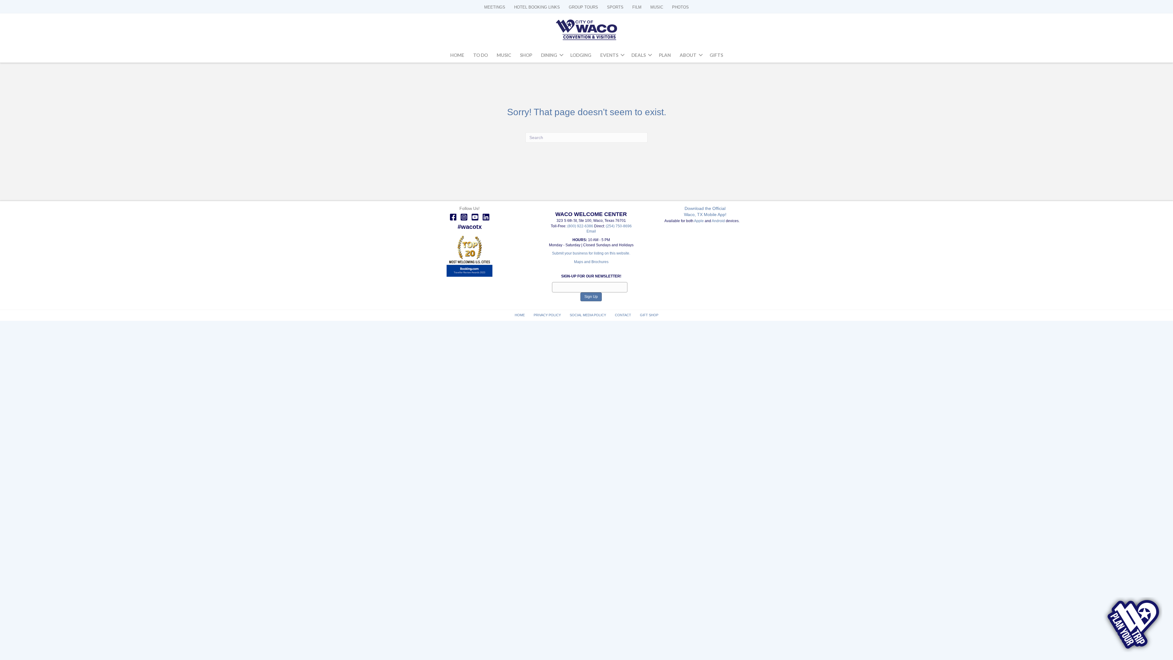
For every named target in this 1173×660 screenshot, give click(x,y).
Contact (623, 315)
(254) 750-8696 (619, 226)
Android (718, 221)
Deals (638, 55)
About (688, 55)
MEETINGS (494, 7)
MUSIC (656, 7)
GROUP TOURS (583, 7)
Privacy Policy (547, 315)
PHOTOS (680, 7)
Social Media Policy (588, 315)
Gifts (716, 55)
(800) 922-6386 (580, 226)
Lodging (580, 55)
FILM (636, 7)
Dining (549, 55)
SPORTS (615, 7)
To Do (480, 55)
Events (609, 55)
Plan (665, 55)
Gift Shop (649, 315)
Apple (699, 221)
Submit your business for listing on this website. (591, 253)
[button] (561, 55)
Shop (526, 55)
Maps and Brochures (591, 262)
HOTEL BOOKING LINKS (537, 7)
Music (504, 55)
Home (457, 55)
